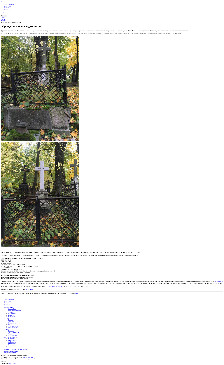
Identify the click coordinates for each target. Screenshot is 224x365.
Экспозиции (11, 316)
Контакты (7, 9)
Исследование (12, 343)
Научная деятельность (10, 337)
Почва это (11, 331)
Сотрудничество (9, 4)
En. (4, 12)
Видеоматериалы (13, 335)
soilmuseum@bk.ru (28, 357)
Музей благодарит (13, 326)
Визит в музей (8, 307)
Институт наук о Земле (11, 351)
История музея (12, 323)
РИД (9, 346)
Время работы (12, 309)
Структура (11, 321)
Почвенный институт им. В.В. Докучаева (16, 349)
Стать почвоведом (13, 332)
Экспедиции (11, 340)
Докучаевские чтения (10, 352)
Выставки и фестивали (14, 310)
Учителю (10, 334)
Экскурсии (11, 312)
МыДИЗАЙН (12, 363)
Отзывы (10, 324)
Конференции (12, 342)
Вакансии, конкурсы (14, 327)
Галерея (6, 7)
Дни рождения (12, 313)
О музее (6, 318)
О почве (6, 329)
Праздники (11, 315)
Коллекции (11, 345)
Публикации (11, 338)
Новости (10, 320)
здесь (76, 293)
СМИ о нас (7, 6)
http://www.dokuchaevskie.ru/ (54, 286)
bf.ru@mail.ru (219, 281)
